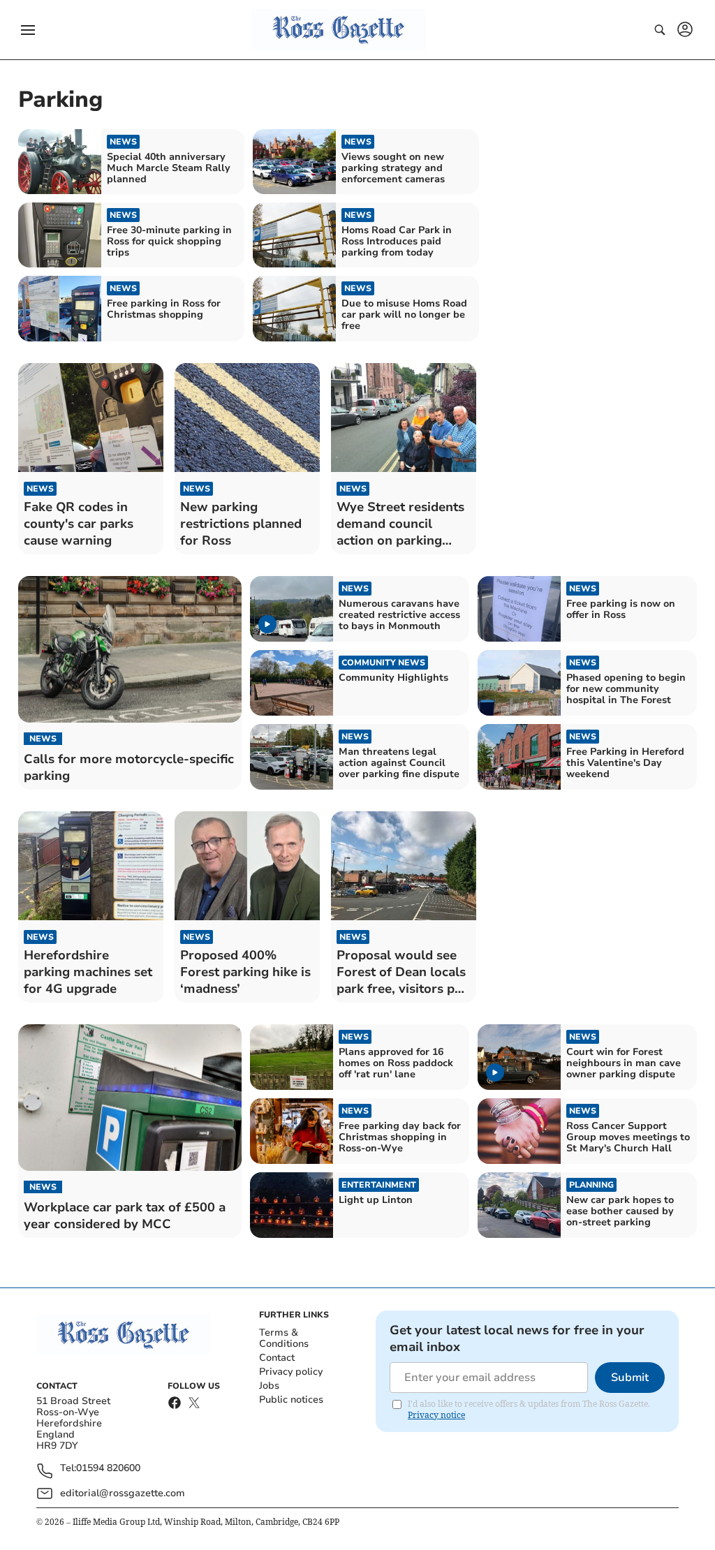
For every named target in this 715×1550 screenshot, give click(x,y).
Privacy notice (436, 1415)
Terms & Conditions (284, 1338)
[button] (28, 30)
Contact (277, 1357)
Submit (630, 1377)
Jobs (269, 1385)
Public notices (291, 1399)
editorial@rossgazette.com (122, 1493)
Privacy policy (291, 1371)
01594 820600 (108, 1469)
